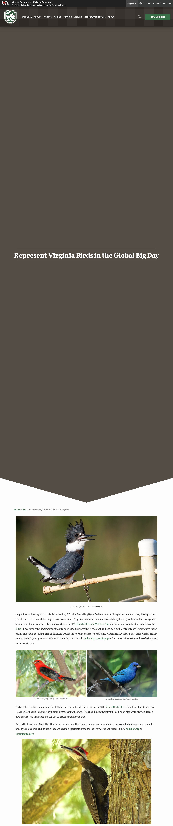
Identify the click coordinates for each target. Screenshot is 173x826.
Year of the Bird (114, 707)
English (131, 4)
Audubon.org (132, 728)
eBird (18, 629)
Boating (67, 16)
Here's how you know (56, 5)
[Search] (139, 18)
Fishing (57, 16)
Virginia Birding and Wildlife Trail (91, 624)
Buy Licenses (158, 17)
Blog (24, 509)
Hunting (47, 16)
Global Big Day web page (96, 638)
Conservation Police (95, 16)
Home (17, 509)
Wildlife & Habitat (31, 16)
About (111, 16)
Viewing (78, 16)
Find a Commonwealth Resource (157, 3)
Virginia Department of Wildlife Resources (32, 2)
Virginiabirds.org (25, 733)
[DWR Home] (10, 17)
